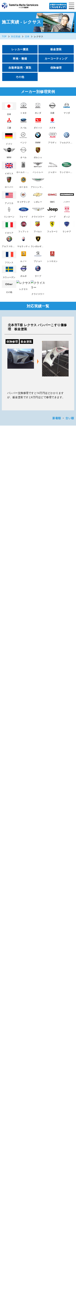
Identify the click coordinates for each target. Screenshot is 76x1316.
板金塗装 (56, 49)
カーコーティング (56, 58)
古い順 (69, 418)
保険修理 (56, 67)
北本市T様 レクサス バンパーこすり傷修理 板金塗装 (37, 327)
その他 (20, 77)
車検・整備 (20, 58)
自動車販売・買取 (19, 67)
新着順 (56, 418)
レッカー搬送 (20, 49)
